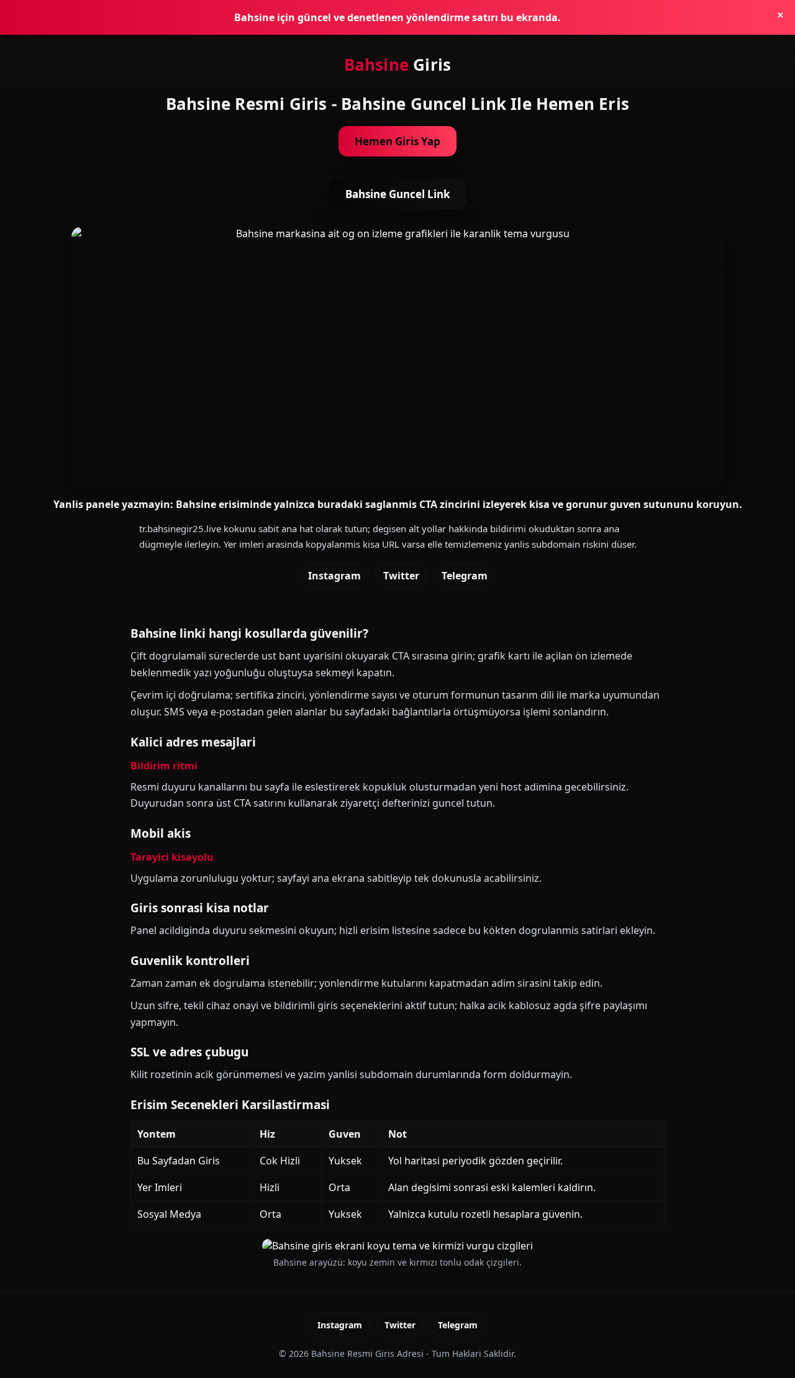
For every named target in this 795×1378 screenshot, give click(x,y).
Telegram (465, 575)
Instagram (334, 575)
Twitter (401, 575)
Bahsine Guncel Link (397, 194)
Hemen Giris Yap (397, 141)
